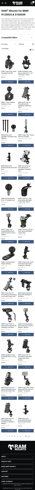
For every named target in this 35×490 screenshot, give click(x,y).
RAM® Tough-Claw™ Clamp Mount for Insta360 (26, 135)
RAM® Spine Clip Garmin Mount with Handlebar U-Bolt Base (25, 294)
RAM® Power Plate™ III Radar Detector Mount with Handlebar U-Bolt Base (8, 325)
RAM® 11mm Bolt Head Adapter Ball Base (8, 262)
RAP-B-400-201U (22, 267)
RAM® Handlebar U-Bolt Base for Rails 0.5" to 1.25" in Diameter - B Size (25, 73)
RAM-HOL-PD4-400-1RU (6, 298)
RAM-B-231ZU (21, 76)
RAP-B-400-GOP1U (5, 236)
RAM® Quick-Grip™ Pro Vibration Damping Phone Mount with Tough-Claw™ (8, 389)
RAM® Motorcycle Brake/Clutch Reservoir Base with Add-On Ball (24, 420)
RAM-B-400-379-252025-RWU (25, 138)
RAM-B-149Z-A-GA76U (23, 298)
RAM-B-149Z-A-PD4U (23, 109)
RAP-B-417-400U (22, 234)
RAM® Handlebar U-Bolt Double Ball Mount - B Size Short (8, 356)
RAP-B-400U (4, 75)
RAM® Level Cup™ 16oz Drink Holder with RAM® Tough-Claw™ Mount (25, 200)
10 (25, 436)
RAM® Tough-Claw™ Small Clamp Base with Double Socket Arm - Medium (25, 263)
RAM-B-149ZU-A (5, 360)
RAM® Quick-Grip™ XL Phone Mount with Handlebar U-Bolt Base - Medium (8, 421)
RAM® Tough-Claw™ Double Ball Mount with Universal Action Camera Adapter (8, 232)
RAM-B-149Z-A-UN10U (23, 172)
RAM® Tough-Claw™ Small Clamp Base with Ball (8, 72)
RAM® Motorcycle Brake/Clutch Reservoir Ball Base (9, 167)
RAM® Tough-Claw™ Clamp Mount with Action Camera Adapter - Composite (26, 389)
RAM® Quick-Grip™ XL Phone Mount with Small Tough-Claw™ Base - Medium (25, 357)
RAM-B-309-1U (4, 171)
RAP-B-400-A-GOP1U (23, 392)
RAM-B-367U (4, 140)
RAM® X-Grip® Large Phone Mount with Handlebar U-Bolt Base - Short (25, 168)
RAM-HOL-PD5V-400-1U (6, 392)
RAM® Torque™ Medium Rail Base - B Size (8, 103)
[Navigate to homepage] (17, 3)
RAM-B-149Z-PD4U (5, 425)
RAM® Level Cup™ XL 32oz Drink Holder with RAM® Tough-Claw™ (25, 231)
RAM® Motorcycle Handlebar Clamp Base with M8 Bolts (9, 136)
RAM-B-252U (4, 265)
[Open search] (5, 3)
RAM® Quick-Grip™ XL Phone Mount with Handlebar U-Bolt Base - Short (25, 105)
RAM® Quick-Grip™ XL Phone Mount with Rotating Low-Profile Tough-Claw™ (8, 294)
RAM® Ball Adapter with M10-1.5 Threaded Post (8, 199)
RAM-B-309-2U (21, 423)
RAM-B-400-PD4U (22, 362)
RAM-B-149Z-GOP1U (23, 329)
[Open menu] (2, 3)
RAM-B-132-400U (22, 204)
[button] (9, 44)
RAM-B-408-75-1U (5, 106)
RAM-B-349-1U (4, 202)
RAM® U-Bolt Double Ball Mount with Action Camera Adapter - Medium (25, 325)
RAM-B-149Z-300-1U (6, 329)
